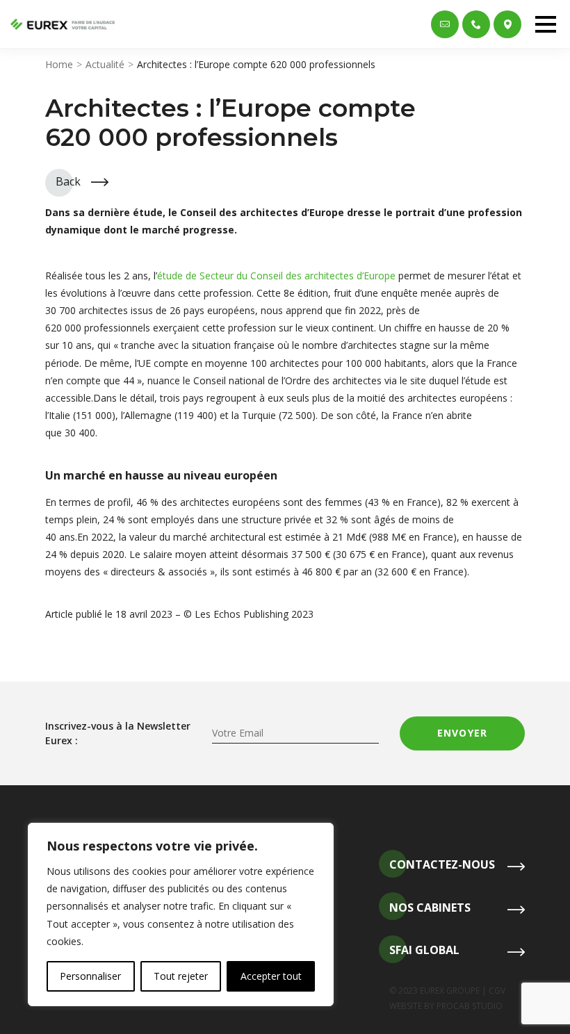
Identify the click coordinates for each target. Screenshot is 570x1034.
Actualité (105, 64)
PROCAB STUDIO (470, 1006)
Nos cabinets (430, 907)
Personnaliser (90, 976)
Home (59, 64)
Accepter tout (271, 976)
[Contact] (445, 24)
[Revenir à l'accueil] (62, 24)
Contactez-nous (442, 864)
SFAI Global (424, 950)
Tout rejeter (181, 976)
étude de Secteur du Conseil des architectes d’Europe (276, 275)
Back (68, 181)
